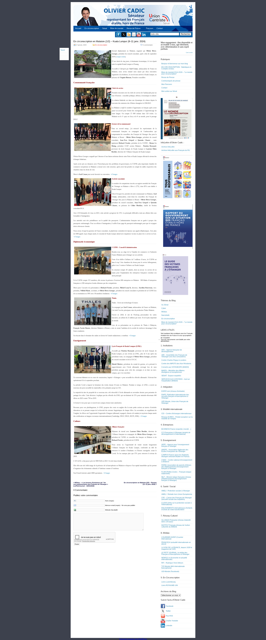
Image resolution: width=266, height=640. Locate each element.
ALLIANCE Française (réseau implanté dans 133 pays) (176, 521)
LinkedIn (169, 626)
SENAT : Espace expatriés (171, 376)
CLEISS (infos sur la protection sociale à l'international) (176, 503)
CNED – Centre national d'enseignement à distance (176, 461)
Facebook (169, 606)
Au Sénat (164, 305)
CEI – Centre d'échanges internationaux (176, 414)
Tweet (62, 50)
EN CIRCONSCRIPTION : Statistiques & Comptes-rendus (176, 68)
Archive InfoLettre (168, 147)
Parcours (149, 28)
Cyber (163, 308)
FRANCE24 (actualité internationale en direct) (176, 543)
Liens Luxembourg (168, 582)
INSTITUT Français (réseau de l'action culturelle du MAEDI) (175, 526)
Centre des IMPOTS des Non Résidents (176, 364)
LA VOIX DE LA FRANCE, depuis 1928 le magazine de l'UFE (176, 548)
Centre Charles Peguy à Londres (173, 360)
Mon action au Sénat (169, 91)
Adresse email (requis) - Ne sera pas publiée (120, 505)
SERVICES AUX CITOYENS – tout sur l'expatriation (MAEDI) (175, 380)
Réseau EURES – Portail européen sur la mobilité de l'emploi (177, 418)
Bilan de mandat (116, 28)
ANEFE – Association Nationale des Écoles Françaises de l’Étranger (174, 450)
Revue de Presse (133, 28)
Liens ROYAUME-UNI (169, 585)
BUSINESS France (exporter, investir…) (176, 429)
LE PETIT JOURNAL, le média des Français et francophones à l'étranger (175, 553)
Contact (160, 28)
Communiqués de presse (170, 81)
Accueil (78, 28)
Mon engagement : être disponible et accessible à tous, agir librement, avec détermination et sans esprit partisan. (177, 47)
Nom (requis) (109, 501)
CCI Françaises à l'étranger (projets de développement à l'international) (175, 433)
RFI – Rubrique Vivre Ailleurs (172, 563)
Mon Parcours (166, 84)
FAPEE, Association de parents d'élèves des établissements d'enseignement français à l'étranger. (176, 466)
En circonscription (92, 28)
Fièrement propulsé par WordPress (133, 639)
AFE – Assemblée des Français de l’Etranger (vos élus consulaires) (174, 356)
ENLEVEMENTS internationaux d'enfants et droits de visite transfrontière (176, 509)
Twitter (168, 611)
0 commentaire (148, 45)
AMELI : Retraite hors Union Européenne (176, 494)
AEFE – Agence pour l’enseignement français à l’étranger (175, 445)
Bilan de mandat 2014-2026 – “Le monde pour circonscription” (176, 73)
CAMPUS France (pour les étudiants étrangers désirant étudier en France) (175, 455)
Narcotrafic (165, 315)
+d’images (114, 174)
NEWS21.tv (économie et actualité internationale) (174, 558)
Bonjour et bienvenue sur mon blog (174, 64)
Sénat (104, 28)
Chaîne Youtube (172, 621)
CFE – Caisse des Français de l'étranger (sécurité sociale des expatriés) (176, 498)
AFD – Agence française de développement (171, 351)
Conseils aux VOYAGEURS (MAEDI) (175, 367)
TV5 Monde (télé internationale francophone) (173, 567)
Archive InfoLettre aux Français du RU (175, 150)
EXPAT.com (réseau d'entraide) (173, 391)
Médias (164, 312)
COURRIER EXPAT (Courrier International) (172, 538)
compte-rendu (120, 57)
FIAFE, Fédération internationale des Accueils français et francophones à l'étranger (175, 396)
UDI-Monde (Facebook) (170, 571)
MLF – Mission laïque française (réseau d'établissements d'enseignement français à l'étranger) (176, 478)
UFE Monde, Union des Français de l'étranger (174, 402)
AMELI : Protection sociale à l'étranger (175, 491)
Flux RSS (169, 616)
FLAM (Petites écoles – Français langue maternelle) (176, 473)
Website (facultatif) (111, 510)
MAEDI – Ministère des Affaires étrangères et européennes (173, 371)
